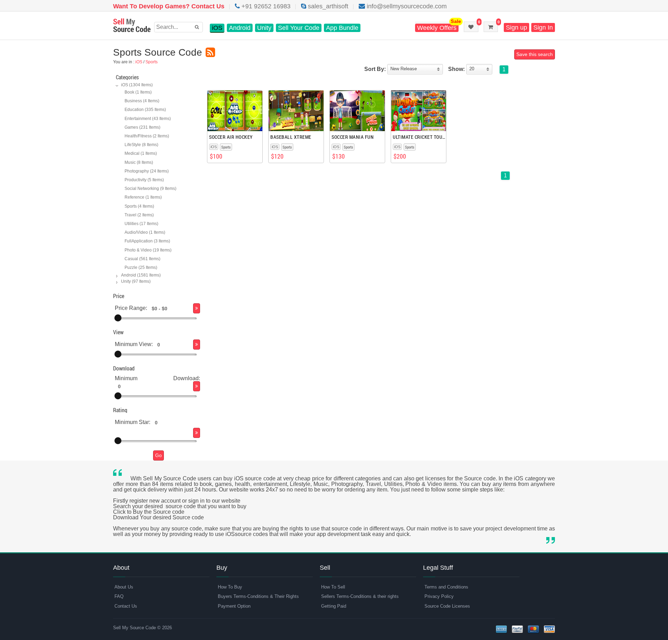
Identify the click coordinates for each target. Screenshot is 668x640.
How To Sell (333, 587)
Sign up (516, 27)
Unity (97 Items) (136, 281)
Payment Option (234, 606)
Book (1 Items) (138, 92)
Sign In (543, 27)
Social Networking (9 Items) (150, 188)
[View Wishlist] (471, 27)
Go (158, 455)
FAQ (119, 596)
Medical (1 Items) (141, 153)
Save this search (534, 54)
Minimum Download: (157, 378)
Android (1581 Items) (141, 275)
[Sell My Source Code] (132, 25)
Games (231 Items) (142, 127)
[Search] (196, 308)
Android (239, 27)
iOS (217, 27)
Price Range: (131, 308)
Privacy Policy (439, 596)
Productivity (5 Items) (144, 179)
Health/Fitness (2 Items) (147, 136)
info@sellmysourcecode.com (406, 6)
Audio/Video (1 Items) (145, 232)
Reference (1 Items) (143, 197)
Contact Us (125, 606)
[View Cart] (491, 27)
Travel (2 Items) (139, 215)
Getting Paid (333, 606)
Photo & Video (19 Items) (148, 250)
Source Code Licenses (447, 606)
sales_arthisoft (327, 6)
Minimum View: (134, 344)
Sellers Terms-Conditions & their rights (360, 596)
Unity (264, 27)
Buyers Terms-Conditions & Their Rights (258, 596)
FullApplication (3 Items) (147, 241)
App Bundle (342, 27)
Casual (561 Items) (142, 258)
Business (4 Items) (142, 100)
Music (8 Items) (139, 162)
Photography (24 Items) (147, 171)
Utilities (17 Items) (141, 223)
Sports (151, 61)
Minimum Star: (132, 422)
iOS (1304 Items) (137, 84)
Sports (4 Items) (139, 206)
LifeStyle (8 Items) (141, 144)
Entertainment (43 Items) (148, 118)
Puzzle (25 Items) (141, 267)
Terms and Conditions (446, 587)
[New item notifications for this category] (210, 52)
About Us (123, 587)
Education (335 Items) (145, 109)
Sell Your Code (298, 27)
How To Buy (230, 587)
